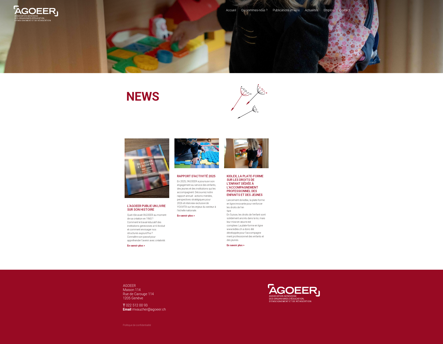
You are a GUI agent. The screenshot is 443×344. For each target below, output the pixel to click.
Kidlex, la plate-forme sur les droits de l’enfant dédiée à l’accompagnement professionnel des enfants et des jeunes (245, 185)
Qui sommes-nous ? (254, 10)
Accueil (231, 10)
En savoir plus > (136, 245)
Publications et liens (286, 10)
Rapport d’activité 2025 (196, 176)
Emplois (329, 10)
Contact (345, 10)
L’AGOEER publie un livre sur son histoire (146, 207)
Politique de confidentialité (137, 325)
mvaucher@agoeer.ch (149, 309)
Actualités (311, 10)
